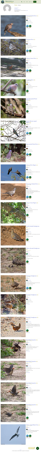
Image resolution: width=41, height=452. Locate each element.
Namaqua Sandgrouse (32, 276)
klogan (28, 18)
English (30, 1)
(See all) (27, 10)
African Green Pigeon (32, 203)
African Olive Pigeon (32, 165)
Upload (27, 1)
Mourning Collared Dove (33, 184)
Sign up (35, 1)
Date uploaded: (28, 47)
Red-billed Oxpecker (32, 340)
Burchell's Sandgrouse (32, 295)
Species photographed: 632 (17, 9)
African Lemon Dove (32, 58)
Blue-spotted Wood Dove (33, 144)
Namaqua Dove (30, 40)
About (24, 1)
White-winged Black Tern (33, 425)
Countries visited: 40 (16, 11)
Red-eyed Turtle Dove (32, 16)
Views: (27, 68)
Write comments (28, 28)
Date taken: (27, 21)
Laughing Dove (30, 80)
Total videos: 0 (16, 8)
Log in (32, 1)
